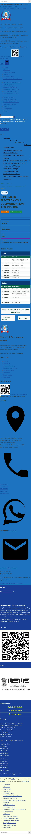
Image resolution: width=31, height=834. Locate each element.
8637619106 (4, 486)
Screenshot (5, 212)
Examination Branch (10, 91)
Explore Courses (5, 56)
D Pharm (6, 74)
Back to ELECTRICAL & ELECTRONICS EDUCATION (15, 311)
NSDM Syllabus (8, 76)
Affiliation (6, 106)
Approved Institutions (11, 89)
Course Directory (9, 72)
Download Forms (20, 9)
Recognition (7, 109)
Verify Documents (9, 100)
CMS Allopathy (8, 85)
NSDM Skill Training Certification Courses (14, 157)
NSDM (2, 64)
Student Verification (7, 9)
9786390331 (4, 489)
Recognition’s (8, 166)
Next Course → (24, 318)
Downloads (14, 583)
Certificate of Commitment (12, 79)
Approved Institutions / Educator (15, 163)
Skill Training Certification (12, 82)
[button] (30, 2)
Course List (20, 142)
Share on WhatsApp (16, 212)
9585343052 (12, 6)
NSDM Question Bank (11, 94)
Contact (6, 111)
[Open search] (0, 115)
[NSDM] (6, 20)
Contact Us (7, 179)
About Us (6, 70)
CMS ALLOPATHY (9, 161)
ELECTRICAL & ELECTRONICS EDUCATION (12, 186)
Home (5, 67)
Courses (8, 183)
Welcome (6, 138)
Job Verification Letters (11, 102)
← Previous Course (6, 318)
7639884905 (4, 493)
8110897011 (3, 6)
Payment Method (9, 104)
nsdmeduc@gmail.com (8, 568)
